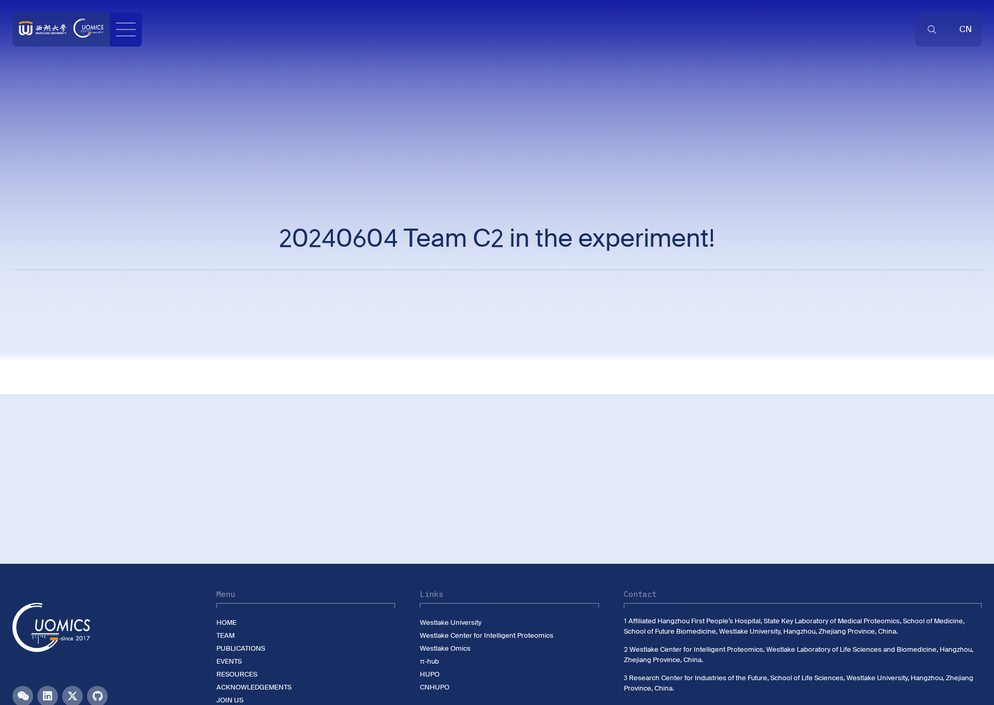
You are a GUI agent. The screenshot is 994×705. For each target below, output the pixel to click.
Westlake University (450, 622)
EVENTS (229, 661)
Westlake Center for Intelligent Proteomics (486, 635)
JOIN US (229, 700)
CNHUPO (434, 687)
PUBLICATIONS (240, 648)
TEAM (225, 635)
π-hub (429, 661)
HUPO (430, 674)
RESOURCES (236, 674)
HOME (226, 622)
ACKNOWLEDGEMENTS (253, 687)
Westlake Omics (445, 648)
